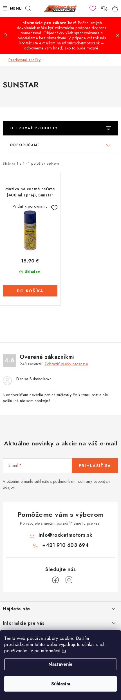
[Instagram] (69, 580)
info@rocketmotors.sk (65, 535)
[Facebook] (55, 580)
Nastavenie (60, 664)
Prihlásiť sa (95, 465)
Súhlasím (60, 684)
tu (64, 650)
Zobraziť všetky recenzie (66, 364)
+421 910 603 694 (65, 545)
